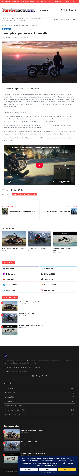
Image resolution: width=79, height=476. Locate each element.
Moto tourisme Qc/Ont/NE (20, 18)
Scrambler (22, 194)
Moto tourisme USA (36, 18)
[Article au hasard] (71, 19)
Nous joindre (23, 20)
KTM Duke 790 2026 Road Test (37, 248)
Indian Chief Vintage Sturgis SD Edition (13, 248)
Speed (28, 194)
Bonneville (15, 194)
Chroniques (5, 18)
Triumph (34, 194)
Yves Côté (8, 37)
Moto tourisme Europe (9, 20)
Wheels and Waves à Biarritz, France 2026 (31, 325)
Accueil (4, 25)
